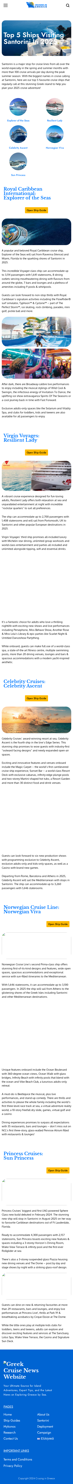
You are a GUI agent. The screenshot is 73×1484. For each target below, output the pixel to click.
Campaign (44, 1432)
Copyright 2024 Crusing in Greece (36, 1478)
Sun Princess (18, 175)
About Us (43, 1414)
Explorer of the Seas (18, 120)
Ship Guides (12, 1420)
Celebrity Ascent (18, 148)
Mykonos (9, 1426)
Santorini (43, 1420)
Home (8, 1414)
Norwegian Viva (55, 148)
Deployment (45, 1426)
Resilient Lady (54, 120)
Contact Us (11, 1438)
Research (10, 1432)
